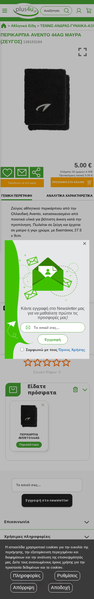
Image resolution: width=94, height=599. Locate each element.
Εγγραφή (53, 339)
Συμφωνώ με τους (55, 349)
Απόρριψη (23, 587)
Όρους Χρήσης (71, 349)
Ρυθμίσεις (67, 575)
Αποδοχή (60, 587)
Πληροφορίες (26, 575)
